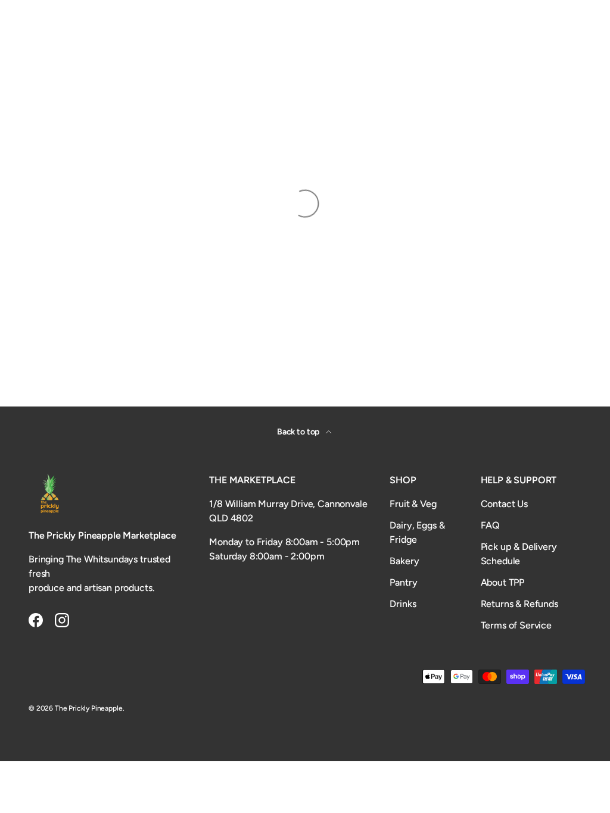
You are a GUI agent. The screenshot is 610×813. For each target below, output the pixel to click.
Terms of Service (516, 625)
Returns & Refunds (519, 603)
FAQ (490, 525)
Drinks (403, 603)
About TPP (503, 582)
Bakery (404, 561)
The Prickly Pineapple (89, 708)
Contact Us (504, 503)
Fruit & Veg (413, 503)
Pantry (403, 582)
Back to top (299, 432)
